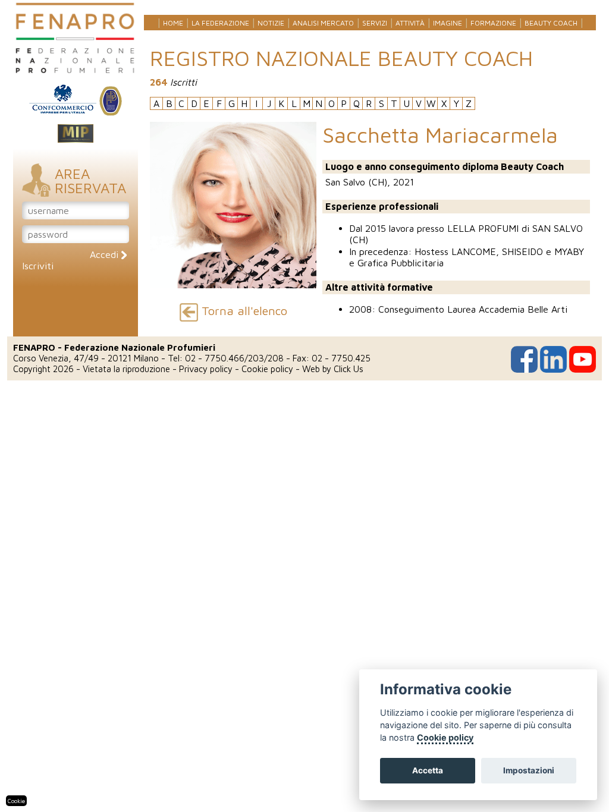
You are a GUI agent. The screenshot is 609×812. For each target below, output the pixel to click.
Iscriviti (38, 265)
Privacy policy (206, 369)
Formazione (493, 22)
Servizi (374, 22)
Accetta (427, 770)
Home (173, 22)
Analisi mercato (323, 22)
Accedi (105, 254)
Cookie (16, 800)
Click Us (348, 369)
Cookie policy (267, 369)
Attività (410, 22)
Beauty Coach (551, 22)
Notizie (271, 22)
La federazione (220, 22)
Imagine (447, 22)
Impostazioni (528, 770)
